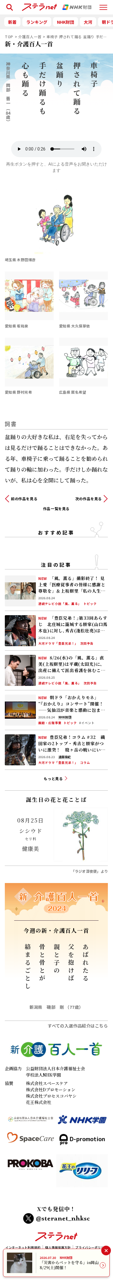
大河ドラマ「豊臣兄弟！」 (58, 643)
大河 (88, 22)
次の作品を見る (88, 498)
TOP (9, 36)
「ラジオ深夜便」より (89, 871)
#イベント (87, 722)
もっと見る (53, 778)
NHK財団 (65, 22)
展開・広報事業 (49, 722)
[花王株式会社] (82, 1173)
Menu (103, 4)
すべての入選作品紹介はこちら (78, 1026)
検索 (8, 4)
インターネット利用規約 (22, 1247)
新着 (12, 22)
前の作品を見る (24, 498)
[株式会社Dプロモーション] (82, 1142)
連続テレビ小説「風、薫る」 (59, 603)
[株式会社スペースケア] (30, 1142)
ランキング (36, 22)
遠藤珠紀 (64, 757)
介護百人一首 (29, 36)
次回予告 (86, 643)
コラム (85, 762)
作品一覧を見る (56, 508)
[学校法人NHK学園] (82, 1122)
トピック (90, 603)
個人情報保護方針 (58, 1247)
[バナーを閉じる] (106, 1250)
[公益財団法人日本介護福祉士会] (30, 1122)
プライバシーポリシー (91, 1247)
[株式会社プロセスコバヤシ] (30, 1173)
